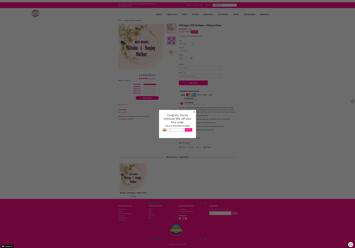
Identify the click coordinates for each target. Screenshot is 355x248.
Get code (188, 130)
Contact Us (8, 246)
